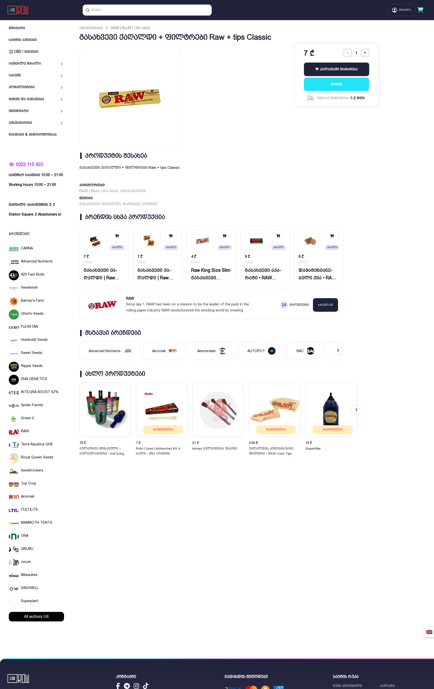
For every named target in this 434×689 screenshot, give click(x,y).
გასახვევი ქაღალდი (100, 204)
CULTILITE (29, 509)
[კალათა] (420, 10)
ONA (24, 536)
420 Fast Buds (32, 274)
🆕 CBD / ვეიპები (23, 51)
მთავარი (17, 28)
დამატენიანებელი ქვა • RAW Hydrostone (317, 274)
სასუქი (15, 75)
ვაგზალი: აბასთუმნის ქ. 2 (32, 204)
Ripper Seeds (32, 366)
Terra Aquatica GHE (37, 444)
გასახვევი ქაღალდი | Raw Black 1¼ (100, 274)
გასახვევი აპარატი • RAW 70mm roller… (263, 274)
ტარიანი (131, 204)
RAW (25, 431)
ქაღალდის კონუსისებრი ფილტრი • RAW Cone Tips (271, 451)
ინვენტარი (19, 111)
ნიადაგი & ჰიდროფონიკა (33, 134)
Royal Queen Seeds (37, 457)
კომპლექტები (22, 87)
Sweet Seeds (31, 353)
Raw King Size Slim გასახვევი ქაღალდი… (211, 274)
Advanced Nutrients (37, 261)
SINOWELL (29, 588)
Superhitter (313, 448)
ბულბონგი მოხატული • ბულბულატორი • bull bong (101, 451)
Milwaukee (29, 575)
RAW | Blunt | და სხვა (130, 28)
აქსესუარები (20, 123)
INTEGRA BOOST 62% (40, 392)
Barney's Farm (32, 300)
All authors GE (36, 616)
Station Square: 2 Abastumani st (35, 214)
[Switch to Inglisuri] (429, 632)
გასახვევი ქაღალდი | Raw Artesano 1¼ (154, 274)
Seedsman (29, 287)
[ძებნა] (87, 10)
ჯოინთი (149, 204)
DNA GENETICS (34, 379)
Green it (27, 418)
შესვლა (405, 10)
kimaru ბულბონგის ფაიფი (214, 448)
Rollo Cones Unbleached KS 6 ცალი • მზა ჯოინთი (158, 451)
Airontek (27, 496)
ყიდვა (336, 84)
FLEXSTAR (29, 327)
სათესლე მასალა (25, 63)
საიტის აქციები (23, 40)
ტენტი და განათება (26, 99)
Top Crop (28, 483)
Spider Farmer (32, 405)
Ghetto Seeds (32, 313)
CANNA (27, 248)
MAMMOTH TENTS (36, 522)
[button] (356, 409)
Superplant (29, 601)
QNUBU (27, 549)
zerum (26, 562)
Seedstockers (32, 470)
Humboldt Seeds (34, 340)
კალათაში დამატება (338, 69)
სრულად (325, 305)
